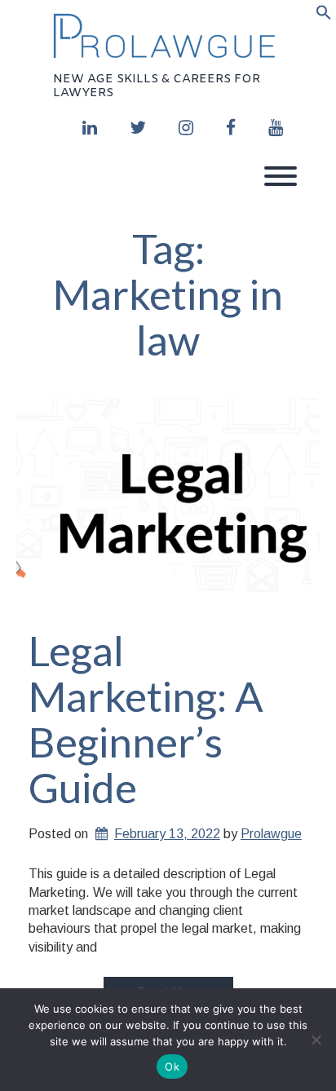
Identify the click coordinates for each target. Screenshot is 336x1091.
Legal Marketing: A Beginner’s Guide (146, 718)
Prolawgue (271, 834)
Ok (172, 1066)
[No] (315, 1039)
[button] (324, 15)
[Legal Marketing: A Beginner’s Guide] (168, 502)
